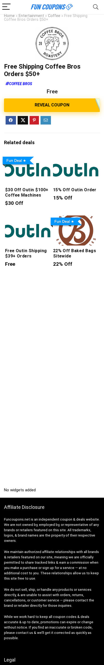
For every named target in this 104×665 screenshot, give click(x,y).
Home (9, 16)
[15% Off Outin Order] (76, 158)
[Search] (95, 7)
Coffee (54, 16)
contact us (24, 633)
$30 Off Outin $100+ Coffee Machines (27, 192)
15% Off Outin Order (75, 189)
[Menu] (6, 7)
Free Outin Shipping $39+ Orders (26, 253)
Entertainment (31, 16)
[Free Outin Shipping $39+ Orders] (28, 219)
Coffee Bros (20, 84)
